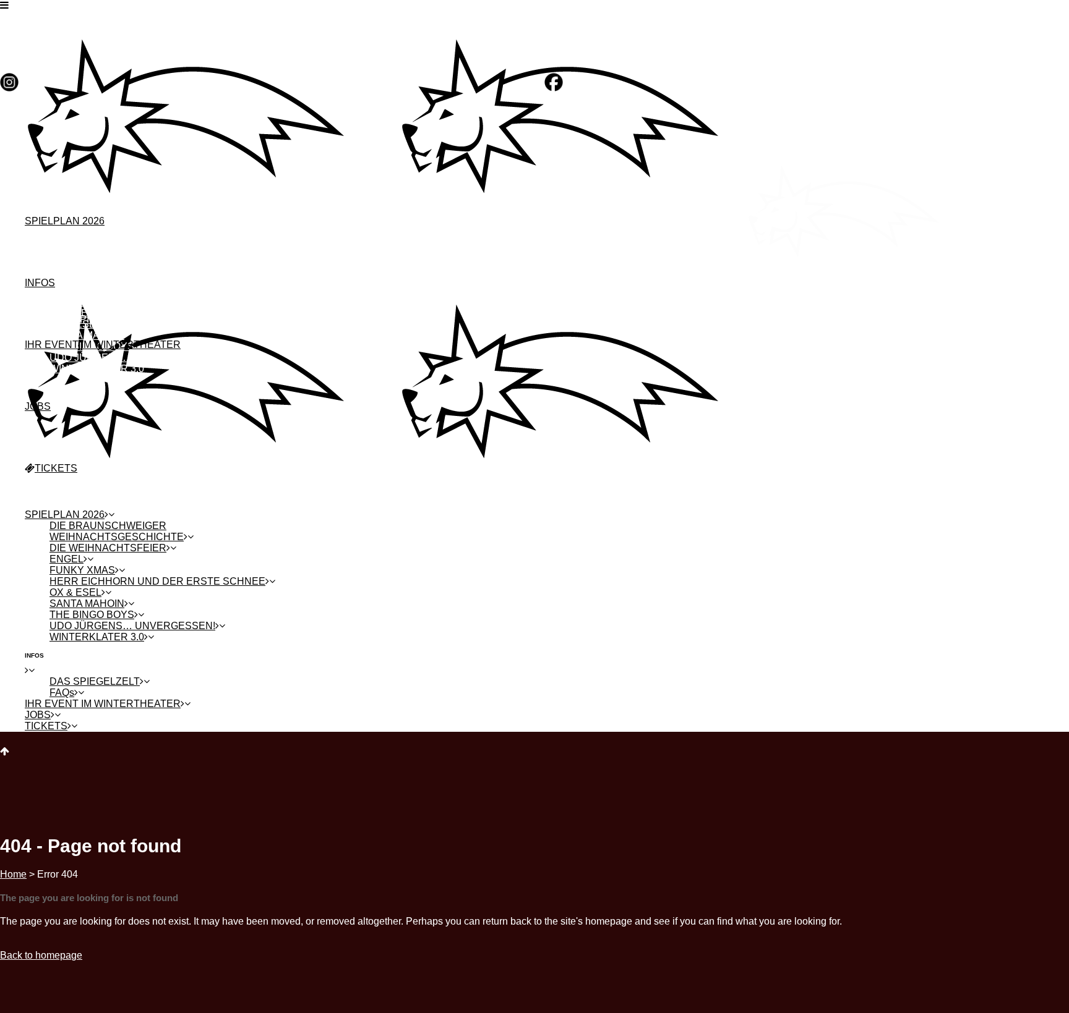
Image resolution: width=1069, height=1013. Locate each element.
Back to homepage (41, 955)
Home (13, 874)
